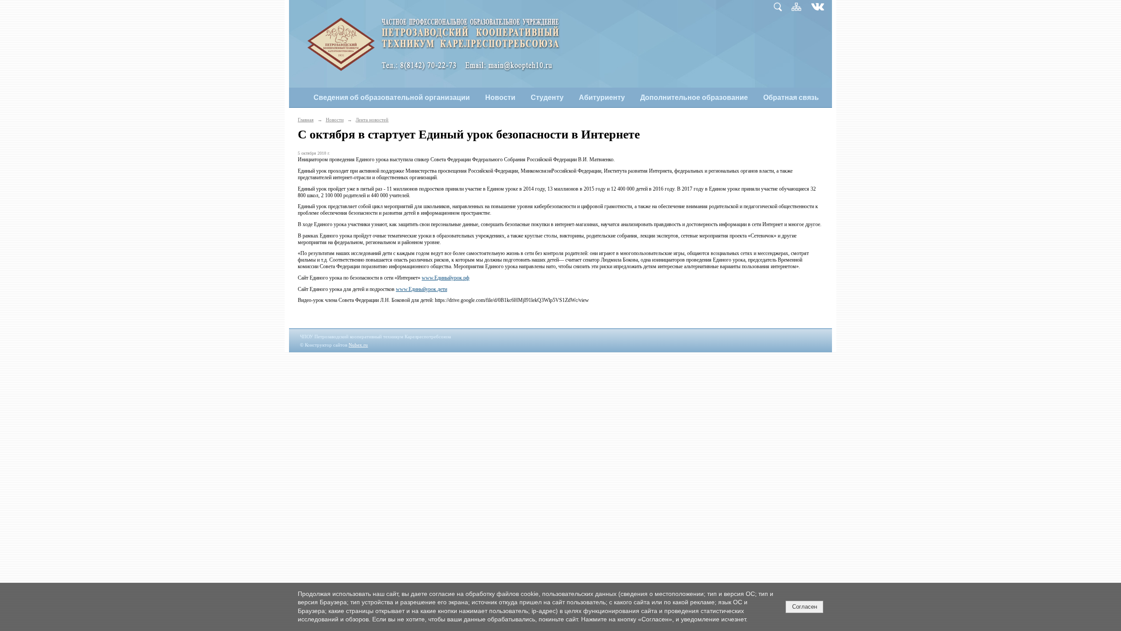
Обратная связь (791, 97)
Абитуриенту (602, 97)
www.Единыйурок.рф (445, 278)
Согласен (804, 606)
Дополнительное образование (694, 97)
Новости (500, 97)
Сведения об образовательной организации (392, 97)
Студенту (547, 97)
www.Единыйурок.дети (421, 289)
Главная (306, 119)
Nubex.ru (358, 344)
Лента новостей (372, 119)
